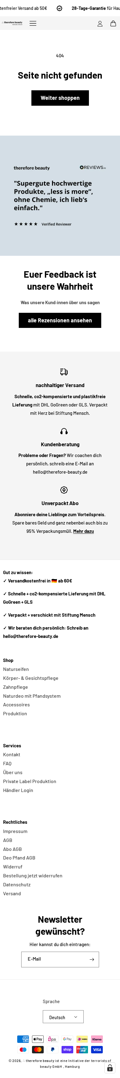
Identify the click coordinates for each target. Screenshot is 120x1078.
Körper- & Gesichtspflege (30, 678)
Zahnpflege (15, 687)
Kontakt (11, 754)
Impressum (15, 831)
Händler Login (18, 790)
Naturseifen (16, 669)
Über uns (12, 772)
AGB (7, 840)
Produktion (15, 713)
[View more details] (60, 196)
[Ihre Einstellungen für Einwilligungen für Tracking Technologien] (110, 1068)
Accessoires (16, 704)
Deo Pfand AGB (19, 857)
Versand (12, 893)
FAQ (7, 763)
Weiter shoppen (60, 97)
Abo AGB (12, 849)
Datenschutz (16, 884)
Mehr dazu (83, 531)
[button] (33, 23)
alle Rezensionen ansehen (60, 320)
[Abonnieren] (92, 959)
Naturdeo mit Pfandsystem (32, 696)
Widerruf (12, 866)
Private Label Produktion (29, 781)
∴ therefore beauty (38, 1061)
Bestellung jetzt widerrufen (32, 875)
